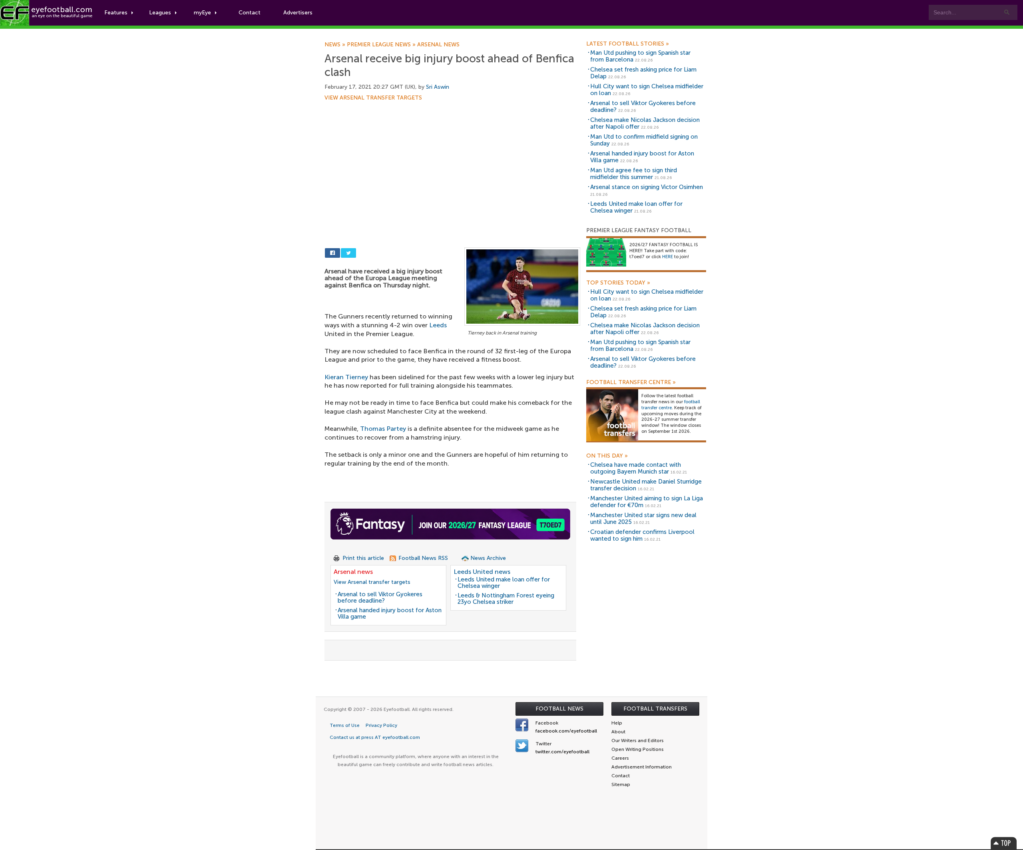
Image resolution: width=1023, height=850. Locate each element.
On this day (607, 456)
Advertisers (297, 12)
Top (1004, 843)
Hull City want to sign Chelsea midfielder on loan (646, 90)
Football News (559, 708)
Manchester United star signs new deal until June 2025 (643, 519)
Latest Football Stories (627, 44)
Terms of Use (345, 725)
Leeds (438, 325)
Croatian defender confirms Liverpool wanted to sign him (642, 535)
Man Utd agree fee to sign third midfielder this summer (633, 174)
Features (115, 12)
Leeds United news (482, 571)
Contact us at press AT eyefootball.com (375, 737)
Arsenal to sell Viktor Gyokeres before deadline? (380, 598)
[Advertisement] (452, 160)
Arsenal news (438, 45)
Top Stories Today (618, 283)
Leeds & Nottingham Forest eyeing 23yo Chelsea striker (506, 599)
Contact (250, 12)
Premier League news (382, 45)
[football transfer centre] (612, 415)
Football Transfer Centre (631, 382)
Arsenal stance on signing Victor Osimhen (646, 187)
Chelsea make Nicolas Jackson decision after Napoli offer (645, 123)
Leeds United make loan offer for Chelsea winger (504, 583)
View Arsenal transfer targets (373, 98)
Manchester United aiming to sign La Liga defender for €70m (646, 502)
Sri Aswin (437, 87)
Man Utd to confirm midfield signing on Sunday (644, 140)
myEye (202, 12)
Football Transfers (655, 708)
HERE (667, 256)
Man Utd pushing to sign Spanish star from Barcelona (640, 56)
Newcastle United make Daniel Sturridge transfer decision (646, 485)
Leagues (160, 12)
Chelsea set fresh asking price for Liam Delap (643, 73)
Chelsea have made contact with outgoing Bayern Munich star (635, 468)
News (335, 45)
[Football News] (47, 13)
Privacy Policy (381, 725)
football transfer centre (670, 404)
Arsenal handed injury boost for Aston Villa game (390, 614)
